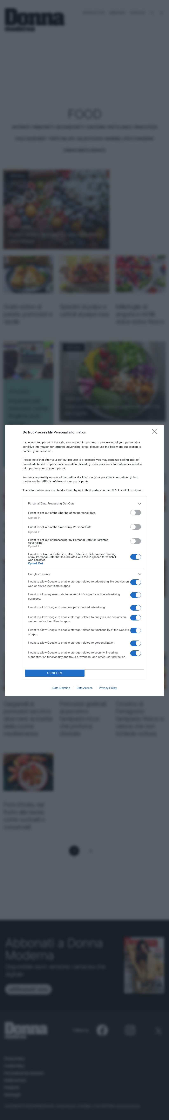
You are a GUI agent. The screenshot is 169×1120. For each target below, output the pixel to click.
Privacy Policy (108, 687)
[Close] (156, 433)
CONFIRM (54, 673)
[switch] (135, 512)
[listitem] (84, 503)
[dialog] (84, 560)
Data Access (84, 687)
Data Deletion (61, 687)
